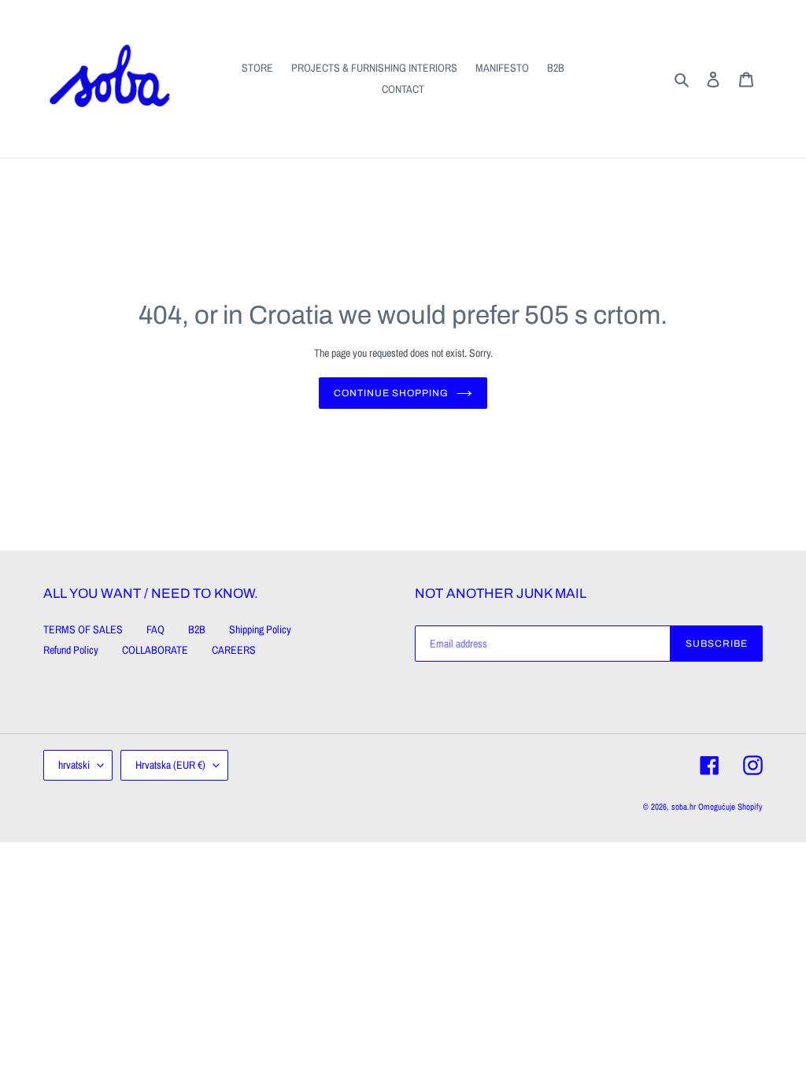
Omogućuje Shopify (730, 806)
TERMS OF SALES (83, 629)
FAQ (155, 629)
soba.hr (683, 806)
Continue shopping (391, 393)
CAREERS (234, 650)
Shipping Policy (260, 629)
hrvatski (74, 765)
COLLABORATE (155, 650)
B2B (196, 629)
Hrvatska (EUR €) (170, 765)
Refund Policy (70, 650)
